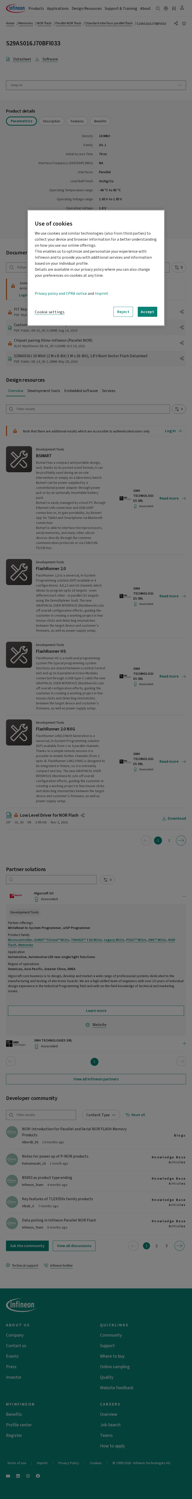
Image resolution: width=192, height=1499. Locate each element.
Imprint (101, 293)
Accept (147, 311)
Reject (123, 311)
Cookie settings (50, 312)
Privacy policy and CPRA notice (61, 293)
